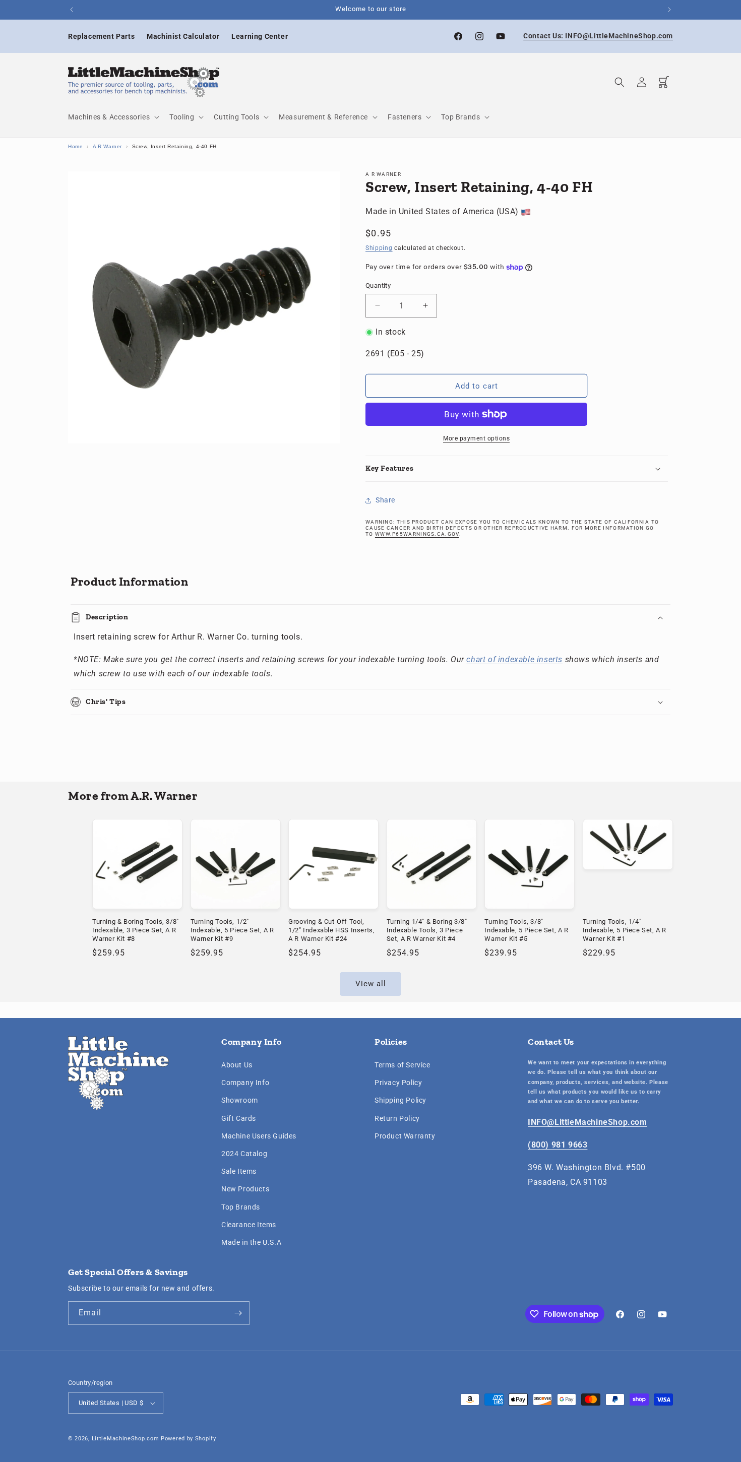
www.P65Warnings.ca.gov (417, 534)
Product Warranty (405, 1136)
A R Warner (107, 146)
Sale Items (239, 1171)
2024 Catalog (244, 1154)
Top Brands (240, 1207)
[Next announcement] (669, 9)
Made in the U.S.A (251, 1242)
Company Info (245, 1082)
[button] (112, 117)
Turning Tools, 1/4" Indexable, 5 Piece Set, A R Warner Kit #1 (624, 929)
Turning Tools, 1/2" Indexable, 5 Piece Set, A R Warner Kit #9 (232, 929)
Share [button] (385, 500)
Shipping (379, 248)
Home (75, 146)
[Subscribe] (238, 1313)
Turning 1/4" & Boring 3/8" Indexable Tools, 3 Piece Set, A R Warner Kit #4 (427, 929)
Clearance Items (248, 1225)
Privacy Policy (398, 1082)
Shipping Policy (400, 1101)
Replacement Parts (101, 36)
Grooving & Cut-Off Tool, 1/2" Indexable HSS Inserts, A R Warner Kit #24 (331, 929)
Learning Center (259, 36)
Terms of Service (402, 1065)
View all (370, 983)
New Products (245, 1189)
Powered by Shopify (188, 1438)
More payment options (476, 438)
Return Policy (397, 1118)
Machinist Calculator (183, 36)
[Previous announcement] (71, 9)
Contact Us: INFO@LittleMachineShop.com (598, 36)
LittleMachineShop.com (125, 1438)
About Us (237, 1065)
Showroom (239, 1101)
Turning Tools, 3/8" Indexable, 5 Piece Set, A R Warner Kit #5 (526, 929)
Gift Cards (238, 1118)
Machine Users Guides (258, 1136)
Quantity (378, 285)
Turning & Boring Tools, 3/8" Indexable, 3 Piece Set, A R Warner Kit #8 (135, 929)
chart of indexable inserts (514, 659)
